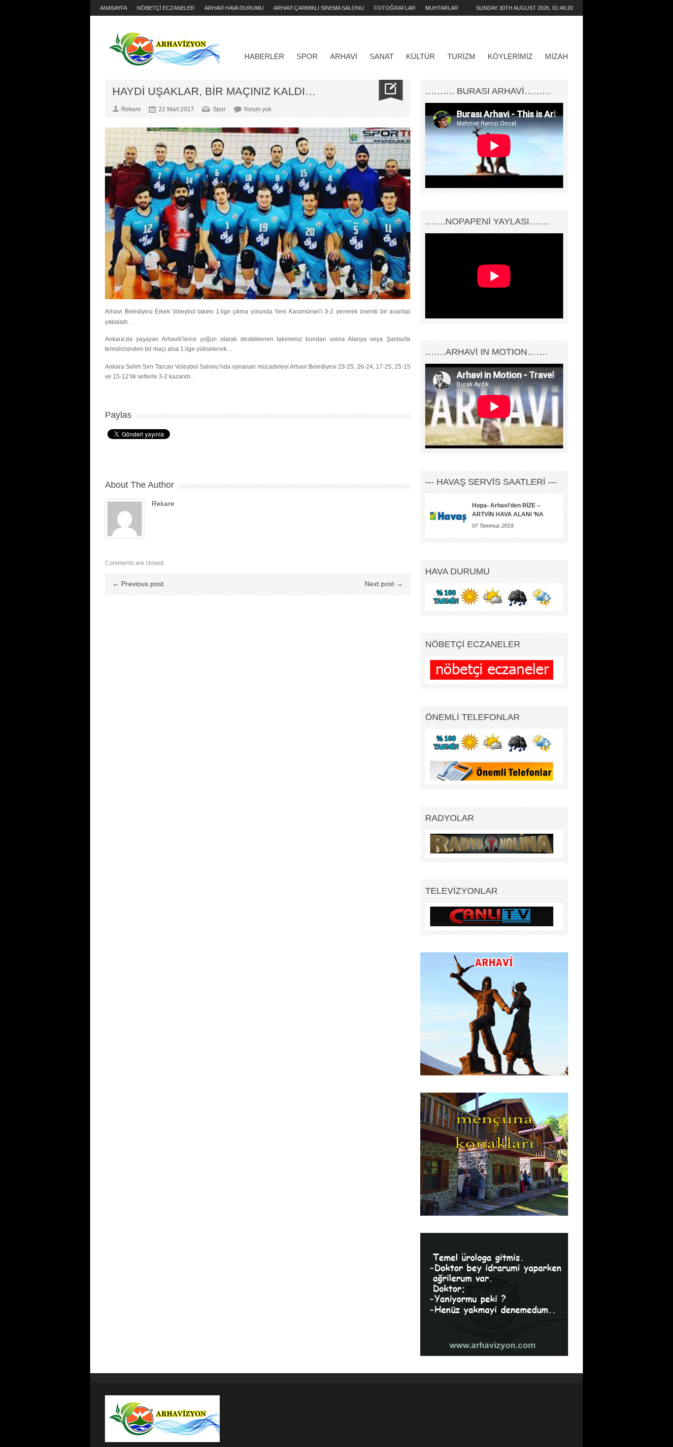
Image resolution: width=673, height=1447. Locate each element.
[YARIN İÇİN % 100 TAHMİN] (491, 597)
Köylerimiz (510, 56)
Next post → (384, 584)
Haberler (264, 56)
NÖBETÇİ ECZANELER (166, 8)
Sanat (382, 56)
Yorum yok (257, 109)
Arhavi (343, 56)
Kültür (420, 56)
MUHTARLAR (441, 8)
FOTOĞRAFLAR (394, 8)
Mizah (556, 56)
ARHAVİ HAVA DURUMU (234, 8)
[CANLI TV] (491, 916)
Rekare (163, 503)
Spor (307, 56)
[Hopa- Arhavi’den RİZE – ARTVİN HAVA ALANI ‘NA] (448, 516)
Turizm (461, 56)
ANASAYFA (113, 8)
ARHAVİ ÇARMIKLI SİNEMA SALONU (318, 8)
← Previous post (138, 584)
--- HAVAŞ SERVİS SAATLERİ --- (491, 482)
